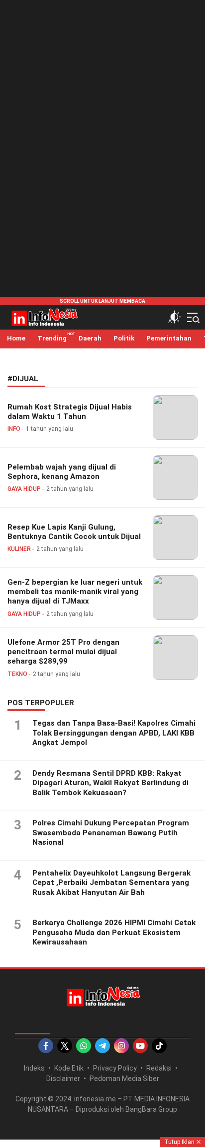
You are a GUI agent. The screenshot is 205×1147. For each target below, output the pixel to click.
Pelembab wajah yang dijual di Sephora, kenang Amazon (61, 472)
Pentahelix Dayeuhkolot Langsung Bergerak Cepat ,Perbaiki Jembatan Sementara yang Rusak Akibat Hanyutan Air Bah (111, 883)
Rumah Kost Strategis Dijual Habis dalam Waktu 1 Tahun (69, 412)
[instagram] (121, 1045)
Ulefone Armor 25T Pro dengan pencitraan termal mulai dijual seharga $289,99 (63, 652)
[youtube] (140, 1045)
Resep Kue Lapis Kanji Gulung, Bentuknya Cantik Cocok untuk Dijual (74, 532)
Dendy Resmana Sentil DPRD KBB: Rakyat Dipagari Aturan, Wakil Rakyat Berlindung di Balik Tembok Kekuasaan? (110, 783)
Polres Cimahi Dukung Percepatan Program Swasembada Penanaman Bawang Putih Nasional (110, 832)
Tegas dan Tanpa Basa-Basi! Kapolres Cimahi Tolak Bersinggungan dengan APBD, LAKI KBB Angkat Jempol (114, 733)
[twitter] (64, 1045)
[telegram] (102, 1045)
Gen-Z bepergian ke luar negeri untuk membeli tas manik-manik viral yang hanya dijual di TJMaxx (74, 592)
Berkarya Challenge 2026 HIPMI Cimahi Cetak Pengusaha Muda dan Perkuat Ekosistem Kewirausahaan (114, 932)
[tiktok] (159, 1045)
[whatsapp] (83, 1045)
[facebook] (45, 1045)
